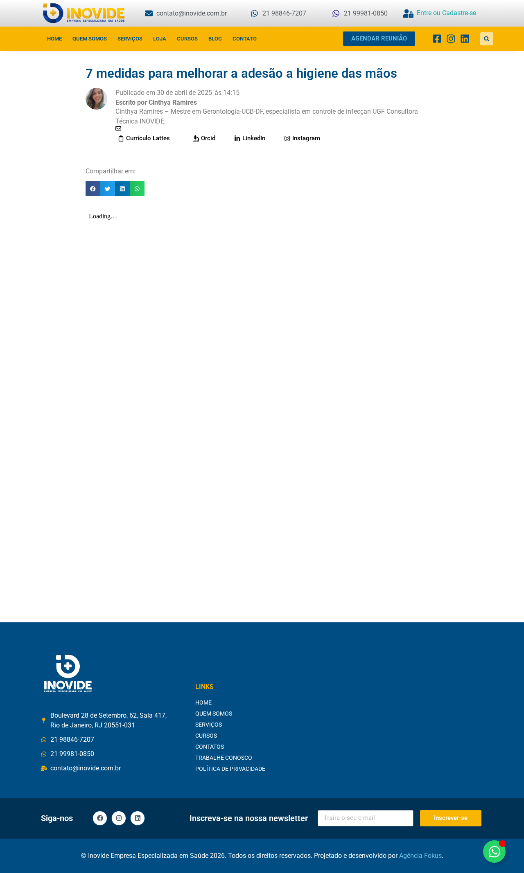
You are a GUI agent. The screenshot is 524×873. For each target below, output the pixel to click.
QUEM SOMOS (89, 39)
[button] (486, 38)
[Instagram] (118, 818)
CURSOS (187, 39)
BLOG (215, 39)
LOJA (159, 39)
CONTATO (245, 39)
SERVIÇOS (129, 39)
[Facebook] (100, 818)
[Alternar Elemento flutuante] (494, 851)
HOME (54, 39)
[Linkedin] (137, 818)
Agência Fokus (420, 856)
